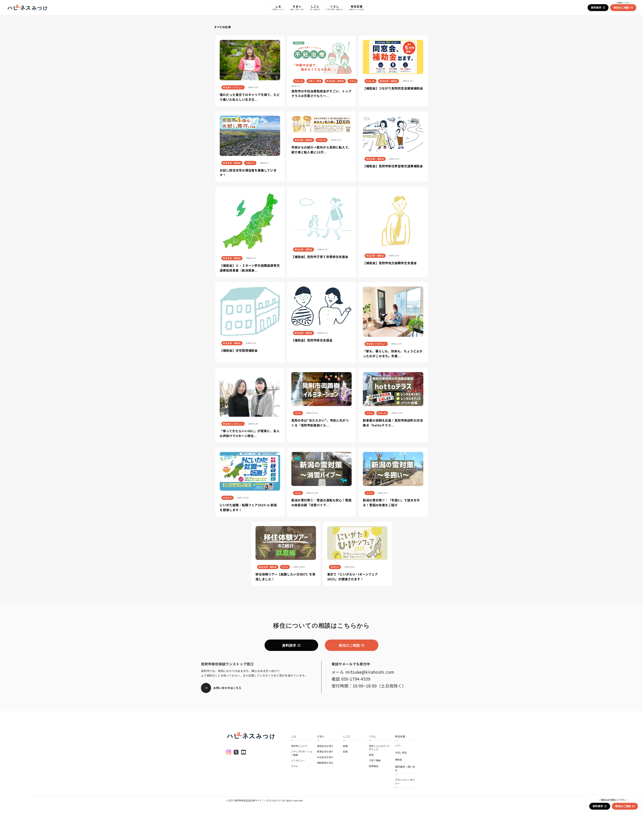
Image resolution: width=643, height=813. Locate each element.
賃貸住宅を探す (325, 746)
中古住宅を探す (325, 757)
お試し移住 (401, 752)
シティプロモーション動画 (301, 753)
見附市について (299, 746)
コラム (294, 766)
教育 (371, 755)
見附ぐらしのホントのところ (379, 747)
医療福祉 (373, 766)
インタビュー (298, 760)
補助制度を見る (325, 762)
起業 (345, 751)
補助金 (398, 759)
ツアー (398, 745)
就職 (345, 746)
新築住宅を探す (325, 751)
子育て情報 (375, 760)
